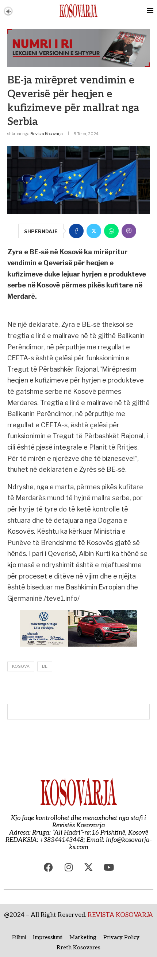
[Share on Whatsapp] (111, 231)
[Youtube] (109, 867)
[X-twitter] (89, 867)
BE (44, 666)
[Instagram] (69, 867)
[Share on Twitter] (94, 231)
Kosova (21, 666)
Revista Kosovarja (46, 133)
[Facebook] (48, 867)
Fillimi (19, 937)
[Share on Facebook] (76, 231)
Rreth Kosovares (78, 947)
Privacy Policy (121, 937)
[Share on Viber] (129, 231)
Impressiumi (47, 937)
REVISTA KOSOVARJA (120, 915)
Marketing (82, 937)
